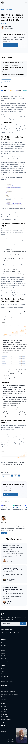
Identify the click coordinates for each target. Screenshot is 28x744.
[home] (2, 2)
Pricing (2, 668)
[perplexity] (6, 632)
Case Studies (9, 9)
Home (2, 9)
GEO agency (4, 709)
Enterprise (3, 674)
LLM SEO (3, 706)
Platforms (3, 731)
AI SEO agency (4, 714)
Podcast (3, 650)
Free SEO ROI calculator (7, 689)
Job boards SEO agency (6, 679)
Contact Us (3, 658)
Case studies (6, 81)
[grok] (18, 632)
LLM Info (3, 645)
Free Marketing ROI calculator (8, 691)
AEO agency (4, 711)
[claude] (10, 632)
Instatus (3, 96)
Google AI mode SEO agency (7, 722)
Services (3, 671)
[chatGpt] (2, 632)
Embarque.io (16, 525)
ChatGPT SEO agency (6, 716)
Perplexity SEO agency (6, 719)
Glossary (3, 653)
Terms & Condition (10, 741)
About (2, 648)
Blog (2, 642)
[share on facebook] (15, 475)
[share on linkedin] (19, 475)
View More (3, 699)
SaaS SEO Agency (5, 676)
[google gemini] (14, 632)
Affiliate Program (5, 661)
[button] (26, 2)
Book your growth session (10, 45)
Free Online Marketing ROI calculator (9, 694)
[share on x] (12, 475)
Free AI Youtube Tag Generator (8, 696)
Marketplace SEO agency (7, 681)
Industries (3, 729)
